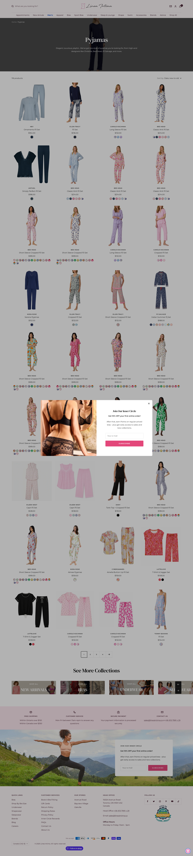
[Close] (149, 403)
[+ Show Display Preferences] (188, 851)
